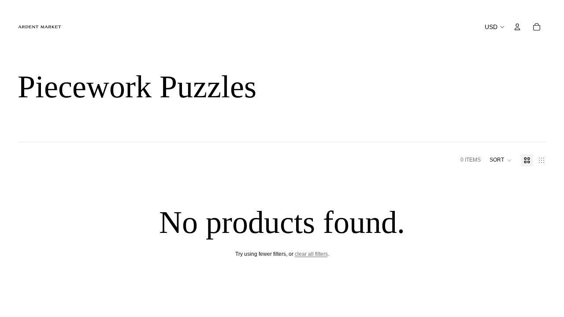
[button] (501, 160)
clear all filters (311, 254)
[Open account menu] (517, 27)
